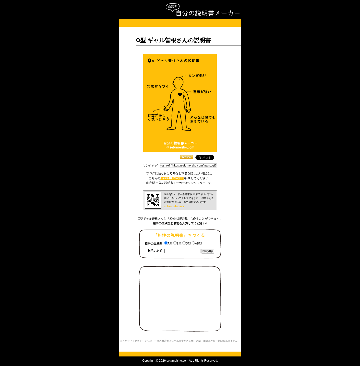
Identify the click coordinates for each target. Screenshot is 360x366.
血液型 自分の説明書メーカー (202, 10)
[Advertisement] (180, 23)
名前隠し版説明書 (172, 178)
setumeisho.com (174, 206)
